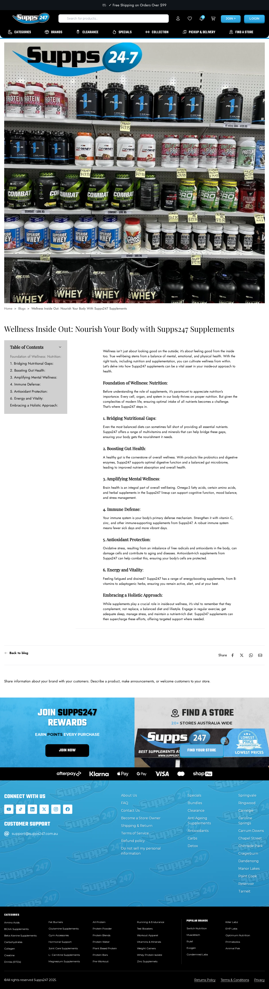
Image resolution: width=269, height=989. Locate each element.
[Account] (178, 18)
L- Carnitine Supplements (64, 954)
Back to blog (18, 653)
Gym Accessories (59, 935)
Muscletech (193, 934)
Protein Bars (100, 954)
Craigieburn (248, 853)
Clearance (196, 811)
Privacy (259, 980)
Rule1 (190, 941)
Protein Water (101, 941)
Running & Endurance (150, 922)
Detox (193, 846)
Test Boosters (145, 928)
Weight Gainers (146, 948)
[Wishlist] (190, 18)
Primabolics (232, 941)
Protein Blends (101, 935)
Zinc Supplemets (147, 961)
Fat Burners (56, 922)
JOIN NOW (67, 750)
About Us (129, 795)
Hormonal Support (60, 941)
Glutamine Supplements (64, 928)
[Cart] (213, 18)
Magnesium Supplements (64, 961)
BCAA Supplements (16, 929)
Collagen (9, 948)
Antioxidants (198, 831)
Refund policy (133, 841)
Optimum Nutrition (237, 935)
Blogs (21, 308)
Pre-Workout (101, 961)
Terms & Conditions (235, 980)
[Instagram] (56, 809)
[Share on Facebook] (232, 655)
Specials (194, 795)
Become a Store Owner (141, 818)
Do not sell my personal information (141, 850)
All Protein (99, 922)
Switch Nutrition (197, 928)
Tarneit (244, 891)
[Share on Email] (260, 655)
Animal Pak (232, 948)
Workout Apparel (147, 935)
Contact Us (130, 811)
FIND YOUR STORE (201, 750)
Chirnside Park (250, 846)
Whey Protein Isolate (149, 954)
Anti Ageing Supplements (199, 820)
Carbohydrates (13, 942)
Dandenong (248, 861)
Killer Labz (231, 922)
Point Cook (247, 876)
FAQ (124, 803)
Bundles (195, 803)
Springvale (247, 795)
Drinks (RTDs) (12, 961)
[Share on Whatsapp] (251, 655)
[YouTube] (8, 809)
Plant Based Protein (105, 948)
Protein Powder (102, 928)
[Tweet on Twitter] (241, 655)
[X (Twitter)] (44, 809)
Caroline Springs (245, 820)
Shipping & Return (136, 826)
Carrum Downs (251, 831)
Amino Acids (12, 922)
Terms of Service (135, 833)
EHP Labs (231, 928)
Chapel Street (250, 838)
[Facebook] (67, 809)
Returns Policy (205, 980)
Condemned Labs (197, 954)
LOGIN (254, 18)
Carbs (192, 838)
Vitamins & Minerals (149, 941)
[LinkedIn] (32, 809)
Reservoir (246, 884)
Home (8, 308)
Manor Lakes (249, 869)
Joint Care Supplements (63, 948)
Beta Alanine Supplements (20, 935)
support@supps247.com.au (35, 834)
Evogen (191, 947)
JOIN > (231, 18)
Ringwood (247, 803)
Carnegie (245, 811)
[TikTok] (20, 809)
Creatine (9, 955)
